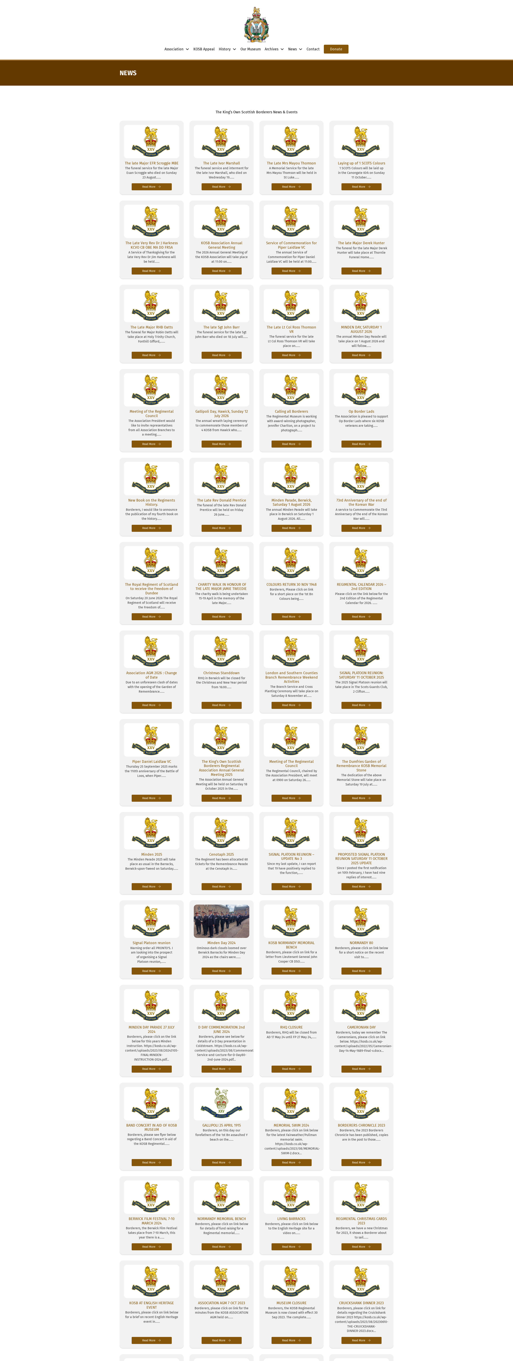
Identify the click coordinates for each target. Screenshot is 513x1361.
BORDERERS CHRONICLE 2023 (361, 1125)
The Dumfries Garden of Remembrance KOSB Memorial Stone (361, 765)
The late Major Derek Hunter (361, 243)
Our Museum (250, 49)
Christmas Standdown (221, 673)
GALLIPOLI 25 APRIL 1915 (221, 1125)
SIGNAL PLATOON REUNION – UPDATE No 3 (291, 856)
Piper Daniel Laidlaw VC (151, 761)
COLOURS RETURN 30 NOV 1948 (292, 584)
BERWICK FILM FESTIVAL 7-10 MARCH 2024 (152, 1221)
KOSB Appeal (204, 49)
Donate (336, 49)
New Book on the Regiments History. (151, 502)
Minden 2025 (151, 854)
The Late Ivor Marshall (221, 163)
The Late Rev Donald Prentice (221, 500)
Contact (313, 49)
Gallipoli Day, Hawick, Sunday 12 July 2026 (221, 413)
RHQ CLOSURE (291, 1027)
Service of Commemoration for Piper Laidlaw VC (291, 245)
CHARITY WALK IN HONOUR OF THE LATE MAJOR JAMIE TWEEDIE (222, 586)
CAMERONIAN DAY (361, 1027)
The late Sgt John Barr (221, 327)
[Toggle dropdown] (187, 49)
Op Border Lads (361, 411)
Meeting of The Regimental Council (291, 763)
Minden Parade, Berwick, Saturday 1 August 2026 (292, 502)
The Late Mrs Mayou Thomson (291, 163)
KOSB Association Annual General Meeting (221, 245)
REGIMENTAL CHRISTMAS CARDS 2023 (361, 1221)
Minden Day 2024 (221, 943)
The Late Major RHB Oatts (151, 327)
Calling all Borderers (291, 411)
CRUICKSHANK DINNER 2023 (361, 1303)
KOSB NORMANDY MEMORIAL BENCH (291, 945)
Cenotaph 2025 (221, 854)
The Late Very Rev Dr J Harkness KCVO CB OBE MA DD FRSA (151, 245)
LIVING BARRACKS (291, 1219)
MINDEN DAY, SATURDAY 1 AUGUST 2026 (361, 329)
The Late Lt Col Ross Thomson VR (291, 329)
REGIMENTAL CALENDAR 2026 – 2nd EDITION (361, 586)
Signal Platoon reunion (152, 943)
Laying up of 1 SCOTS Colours (361, 163)
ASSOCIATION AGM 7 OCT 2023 (221, 1303)
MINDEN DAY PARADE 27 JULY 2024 (152, 1029)
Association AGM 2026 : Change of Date (151, 675)
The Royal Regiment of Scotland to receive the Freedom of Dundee (151, 588)
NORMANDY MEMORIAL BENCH (221, 1219)
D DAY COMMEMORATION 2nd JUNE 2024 (221, 1029)
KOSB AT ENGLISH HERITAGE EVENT (151, 1305)
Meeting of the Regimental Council (152, 413)
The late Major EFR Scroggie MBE (152, 163)
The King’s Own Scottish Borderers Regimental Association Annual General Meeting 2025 (221, 768)
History (225, 49)
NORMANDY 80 (361, 943)
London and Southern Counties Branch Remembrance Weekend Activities (291, 677)
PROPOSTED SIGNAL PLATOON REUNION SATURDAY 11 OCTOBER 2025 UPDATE (361, 858)
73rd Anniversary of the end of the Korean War (361, 502)
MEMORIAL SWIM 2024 (291, 1125)
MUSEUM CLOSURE (292, 1303)
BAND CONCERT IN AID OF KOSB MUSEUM (151, 1127)
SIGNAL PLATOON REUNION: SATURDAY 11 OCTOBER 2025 (361, 675)
